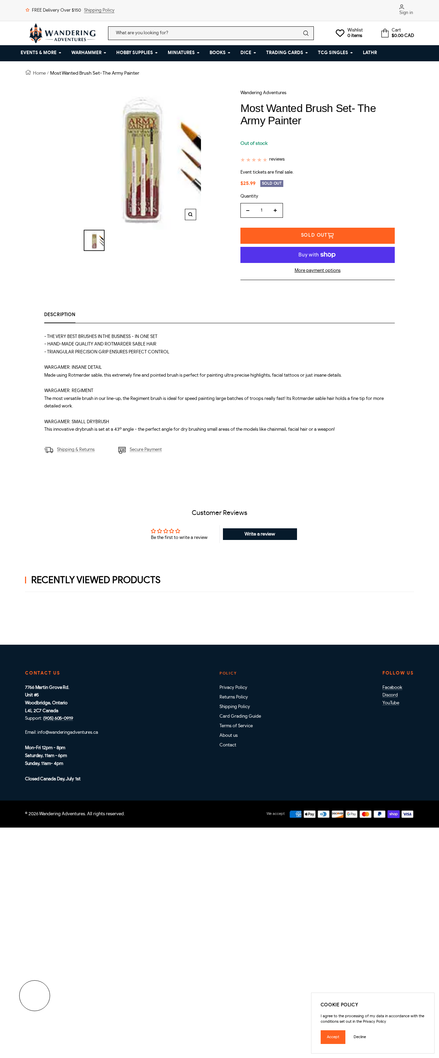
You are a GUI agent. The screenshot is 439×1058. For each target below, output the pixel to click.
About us (229, 735)
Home (39, 73)
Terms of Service (236, 726)
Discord (390, 695)
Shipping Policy (99, 10)
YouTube (390, 703)
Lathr (370, 53)
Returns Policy (234, 697)
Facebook (392, 687)
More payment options (318, 270)
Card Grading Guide (240, 716)
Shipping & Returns (76, 450)
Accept (333, 1037)
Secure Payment (146, 450)
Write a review (260, 534)
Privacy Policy (233, 687)
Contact (228, 745)
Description (59, 315)
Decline (360, 1037)
